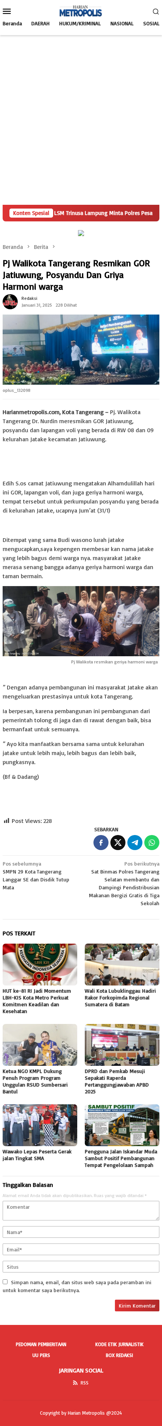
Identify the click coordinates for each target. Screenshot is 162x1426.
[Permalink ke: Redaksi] (10, 301)
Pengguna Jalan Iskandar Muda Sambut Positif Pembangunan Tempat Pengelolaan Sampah (121, 1158)
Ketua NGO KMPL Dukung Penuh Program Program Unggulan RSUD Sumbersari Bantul (35, 1081)
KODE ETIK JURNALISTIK (119, 1344)
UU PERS (41, 1355)
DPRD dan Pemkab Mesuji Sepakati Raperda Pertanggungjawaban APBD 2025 (117, 1081)
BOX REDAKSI (119, 1355)
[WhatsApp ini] (151, 842)
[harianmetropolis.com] (81, 10)
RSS (85, 1383)
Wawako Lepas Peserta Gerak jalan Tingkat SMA (37, 1154)
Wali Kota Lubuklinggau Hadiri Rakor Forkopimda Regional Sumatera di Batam (120, 997)
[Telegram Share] (134, 842)
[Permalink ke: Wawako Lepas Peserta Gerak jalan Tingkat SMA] (40, 1125)
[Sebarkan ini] (101, 842)
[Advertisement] (81, 120)
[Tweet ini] (117, 842)
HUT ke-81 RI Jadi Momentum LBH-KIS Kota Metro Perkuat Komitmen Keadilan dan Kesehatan (37, 1000)
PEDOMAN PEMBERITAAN (41, 1344)
